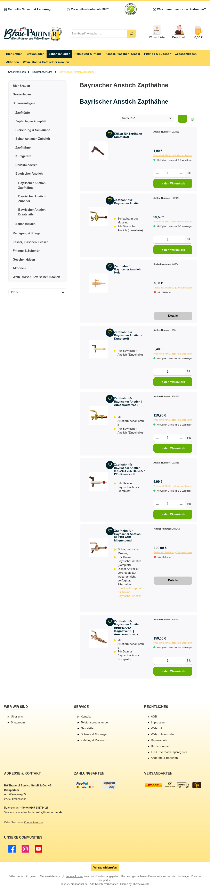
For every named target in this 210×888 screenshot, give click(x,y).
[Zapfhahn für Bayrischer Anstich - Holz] (98, 283)
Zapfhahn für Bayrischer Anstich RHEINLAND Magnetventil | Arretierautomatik (127, 628)
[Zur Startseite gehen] (33, 34)
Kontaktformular (33, 822)
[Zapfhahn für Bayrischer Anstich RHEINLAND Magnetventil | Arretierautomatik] (98, 638)
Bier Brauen (21, 85)
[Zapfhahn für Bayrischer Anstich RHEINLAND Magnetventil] (98, 547)
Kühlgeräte (23, 156)
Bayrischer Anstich (29, 173)
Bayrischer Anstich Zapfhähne (32, 185)
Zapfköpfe (22, 112)
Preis (14, 292)
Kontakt (86, 716)
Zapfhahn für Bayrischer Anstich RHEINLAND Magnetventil (127, 535)
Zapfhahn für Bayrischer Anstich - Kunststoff (128, 335)
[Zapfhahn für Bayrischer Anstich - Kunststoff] (98, 349)
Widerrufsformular (162, 734)
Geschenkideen (24, 259)
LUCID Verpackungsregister (169, 752)
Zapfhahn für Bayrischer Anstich (127, 201)
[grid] (192, 118)
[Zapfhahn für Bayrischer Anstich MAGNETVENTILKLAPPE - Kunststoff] (98, 481)
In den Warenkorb (173, 183)
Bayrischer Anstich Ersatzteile (32, 212)
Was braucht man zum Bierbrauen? (181, 9)
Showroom (18, 722)
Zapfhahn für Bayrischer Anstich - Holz (128, 269)
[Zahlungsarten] (97, 785)
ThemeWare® (140, 884)
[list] (182, 118)
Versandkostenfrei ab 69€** (89, 9)
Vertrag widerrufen (105, 867)
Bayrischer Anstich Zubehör (32, 199)
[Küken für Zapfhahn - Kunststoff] (98, 150)
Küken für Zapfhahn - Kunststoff (129, 135)
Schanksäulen (25, 223)
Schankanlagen (24, 103)
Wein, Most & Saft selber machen (36, 277)
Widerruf (156, 728)
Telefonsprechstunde (94, 722)
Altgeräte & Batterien (164, 757)
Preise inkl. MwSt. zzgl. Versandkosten (172, 155)
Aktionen (19, 268)
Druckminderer (26, 165)
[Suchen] (131, 34)
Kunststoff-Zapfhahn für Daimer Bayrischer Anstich (131, 592)
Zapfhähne (23, 147)
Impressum (158, 722)
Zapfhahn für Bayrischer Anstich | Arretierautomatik (128, 401)
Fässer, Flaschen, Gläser (30, 242)
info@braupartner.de (49, 812)
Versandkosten (74, 876)
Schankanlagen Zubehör (32, 138)
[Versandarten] (173, 785)
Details (173, 315)
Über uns (17, 716)
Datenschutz (159, 740)
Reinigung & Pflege (26, 233)
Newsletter (88, 728)
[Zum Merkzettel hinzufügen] (110, 134)
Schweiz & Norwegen (94, 734)
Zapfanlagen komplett (30, 121)
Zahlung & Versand (93, 740)
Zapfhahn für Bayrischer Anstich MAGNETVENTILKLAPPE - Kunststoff (129, 469)
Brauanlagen (22, 94)
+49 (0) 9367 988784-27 (34, 807)
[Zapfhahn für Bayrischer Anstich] (98, 216)
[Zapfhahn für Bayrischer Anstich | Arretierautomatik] (98, 415)
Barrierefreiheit (160, 746)
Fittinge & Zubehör (26, 250)
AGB (154, 716)
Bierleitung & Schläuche (32, 130)
